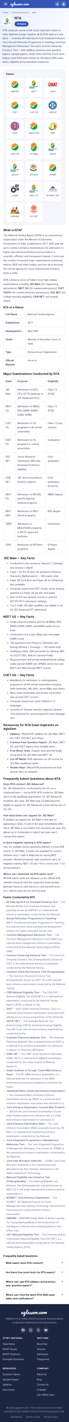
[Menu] (6, 4)
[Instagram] (31, 1330)
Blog (39, 1379)
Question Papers (11, 1374)
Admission (42, 1354)
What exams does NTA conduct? (24, 1263)
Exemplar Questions (13, 1359)
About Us (42, 1374)
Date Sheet (9, 1389)
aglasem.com (19, 4)
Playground (43, 1359)
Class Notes (9, 1344)
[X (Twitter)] (38, 1330)
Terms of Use (33, 1417)
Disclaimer (16, 1417)
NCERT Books (10, 1349)
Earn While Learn (46, 1394)
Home (5, 12)
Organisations (20, 12)
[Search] (57, 4)
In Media (41, 1389)
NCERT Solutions (11, 1354)
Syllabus (7, 1384)
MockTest (42, 1344)
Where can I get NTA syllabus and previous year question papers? (31, 1283)
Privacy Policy (51, 1417)
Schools (41, 1349)
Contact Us (43, 1384)
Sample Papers (11, 1379)
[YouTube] (46, 1330)
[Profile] (63, 4)
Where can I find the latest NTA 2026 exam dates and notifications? (30, 1297)
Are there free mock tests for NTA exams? (30, 1272)
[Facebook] (23, 1330)
